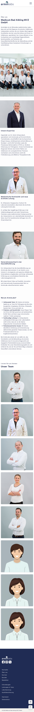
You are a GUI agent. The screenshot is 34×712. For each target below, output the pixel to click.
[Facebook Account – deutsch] (3, 662)
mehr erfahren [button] (12, 430)
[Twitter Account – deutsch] (10, 662)
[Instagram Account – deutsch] (7, 662)
